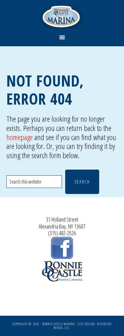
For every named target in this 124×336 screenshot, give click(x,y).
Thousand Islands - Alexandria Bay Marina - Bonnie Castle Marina (62, 17)
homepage (19, 137)
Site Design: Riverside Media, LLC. (83, 326)
